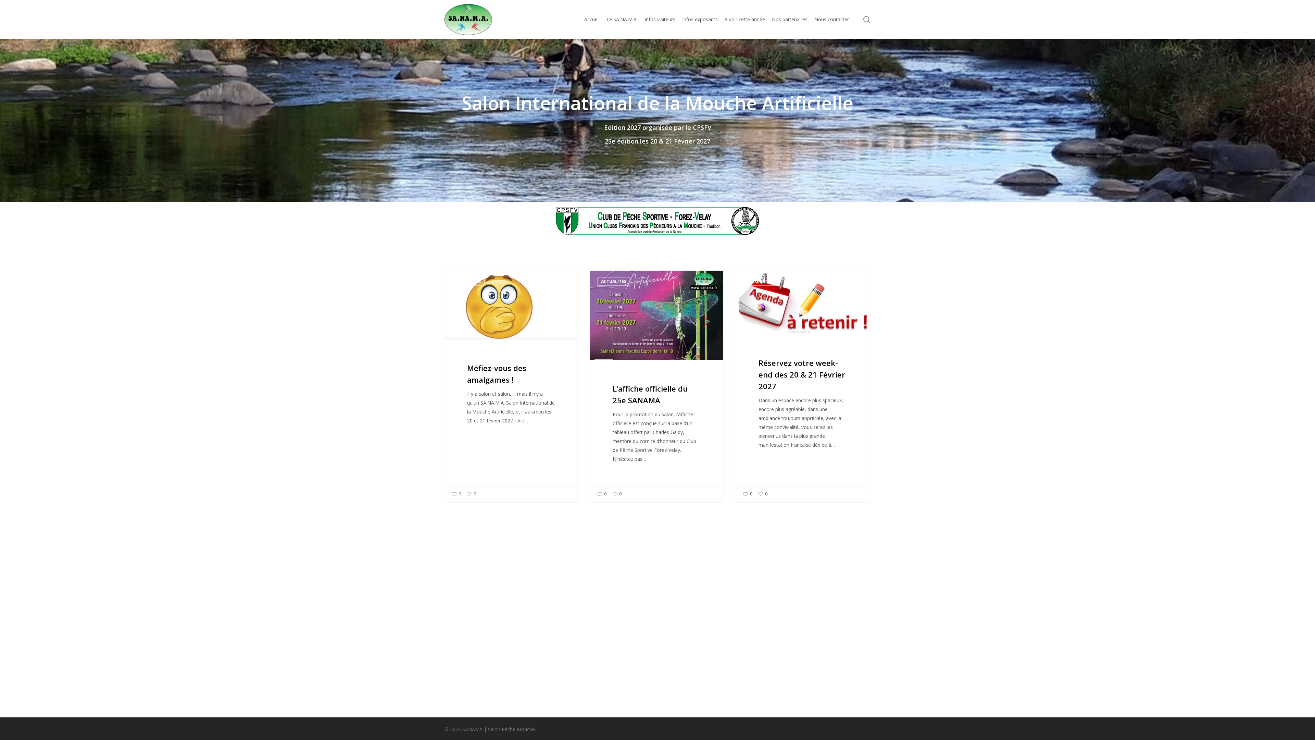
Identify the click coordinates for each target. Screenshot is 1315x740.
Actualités (468, 281)
